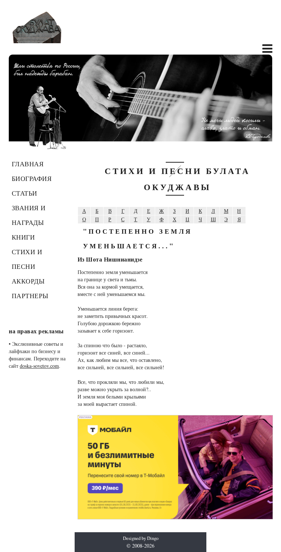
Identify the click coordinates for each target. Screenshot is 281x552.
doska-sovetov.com (39, 365)
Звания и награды (29, 215)
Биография (32, 178)
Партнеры (30, 295)
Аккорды (28, 281)
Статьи (24, 193)
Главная (28, 163)
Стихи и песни (27, 259)
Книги (23, 237)
